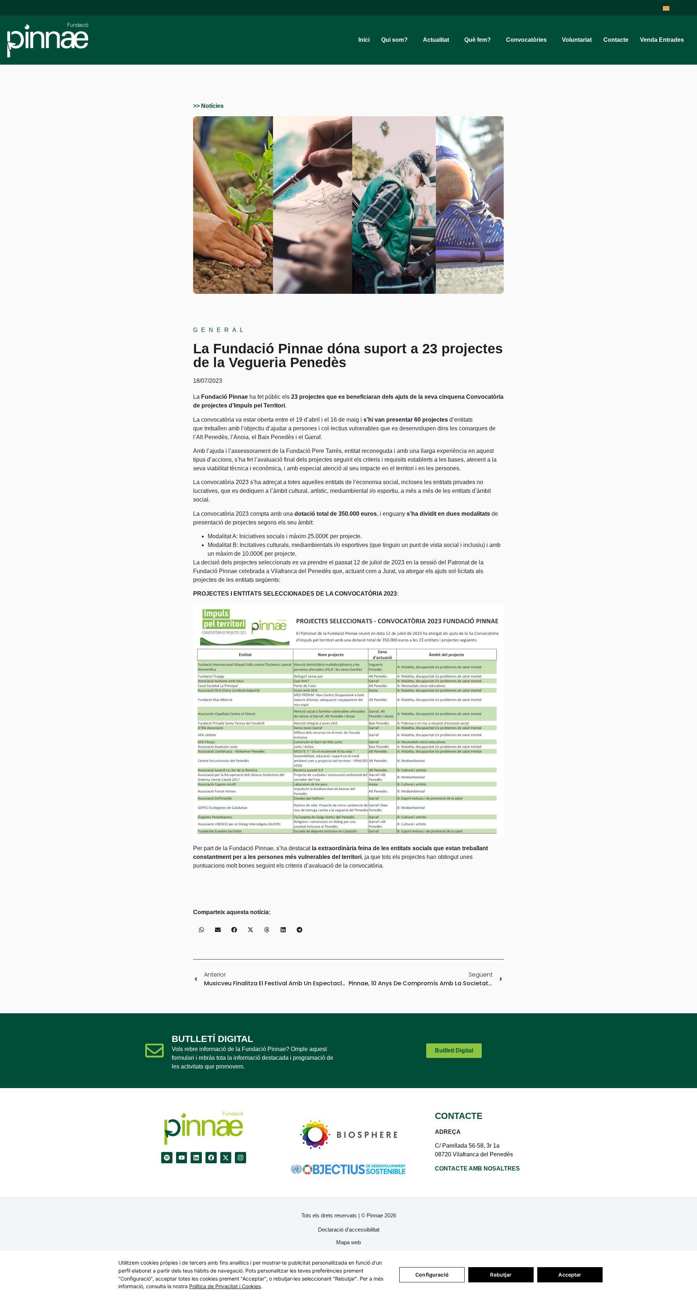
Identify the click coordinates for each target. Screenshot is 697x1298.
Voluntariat (577, 40)
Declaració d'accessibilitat (348, 1229)
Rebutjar (500, 1274)
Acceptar (569, 1274)
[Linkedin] (196, 1157)
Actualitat (436, 40)
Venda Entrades (662, 40)
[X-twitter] (226, 1157)
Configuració (432, 1274)
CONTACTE (458, 1116)
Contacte (615, 40)
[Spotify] (166, 1157)
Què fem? (477, 40)
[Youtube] (181, 1157)
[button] (201, 929)
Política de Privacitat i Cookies (225, 1286)
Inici (364, 40)
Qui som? (394, 40)
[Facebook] (211, 1157)
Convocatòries (526, 40)
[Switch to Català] (666, 8)
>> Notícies (208, 106)
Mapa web (348, 1242)
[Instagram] (240, 1157)
